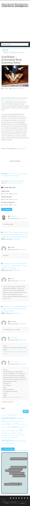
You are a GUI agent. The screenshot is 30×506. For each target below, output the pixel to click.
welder (2, 443)
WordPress (23, 503)
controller (8, 424)
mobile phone (4, 435)
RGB (7, 437)
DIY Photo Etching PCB (7, 202)
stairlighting (7, 440)
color (2, 424)
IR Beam (12, 430)
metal (17, 433)
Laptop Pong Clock (6, 196)
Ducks (26, 424)
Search (3, 408)
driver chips (21, 424)
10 (22, 88)
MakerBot (13, 433)
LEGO (9, 433)
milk (20, 433)
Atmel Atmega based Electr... (19, 456)
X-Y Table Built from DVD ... (11, 486)
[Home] (3, 51)
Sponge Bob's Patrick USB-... (17, 478)
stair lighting (17, 440)
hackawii (15, 427)
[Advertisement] (15, 24)
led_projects (4, 433)
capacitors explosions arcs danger (13, 421)
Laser (17, 430)
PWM (23, 435)
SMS (17, 437)
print (20, 435)
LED (21, 430)
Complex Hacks (12, 173)
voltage (23, 440)
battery (3, 421)
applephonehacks (12, 415)
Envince (6, 503)
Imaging (3, 430)
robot (13, 437)
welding (6, 443)
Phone (12, 435)
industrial (8, 430)
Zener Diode (11, 443)
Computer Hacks (21, 173)
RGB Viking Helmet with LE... (17, 463)
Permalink (23, 218)
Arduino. (20, 418)
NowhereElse (22, 148)
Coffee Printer (5, 191)
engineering (3, 427)
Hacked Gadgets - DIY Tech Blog (9, 502)
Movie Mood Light (18, 475)
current (12, 424)
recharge (3, 437)
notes (9, 435)
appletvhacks (8, 418)
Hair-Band (22, 427)
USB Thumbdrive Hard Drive (14, 183)
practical (16, 435)
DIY (16, 424)
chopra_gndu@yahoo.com (15, 397)
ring (9, 437)
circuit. (23, 421)
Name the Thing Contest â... (14, 467)
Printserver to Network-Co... (17, 473)
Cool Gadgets (5, 175)
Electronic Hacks (13, 175)
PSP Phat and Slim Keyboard (16, 181)
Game (9, 427)
